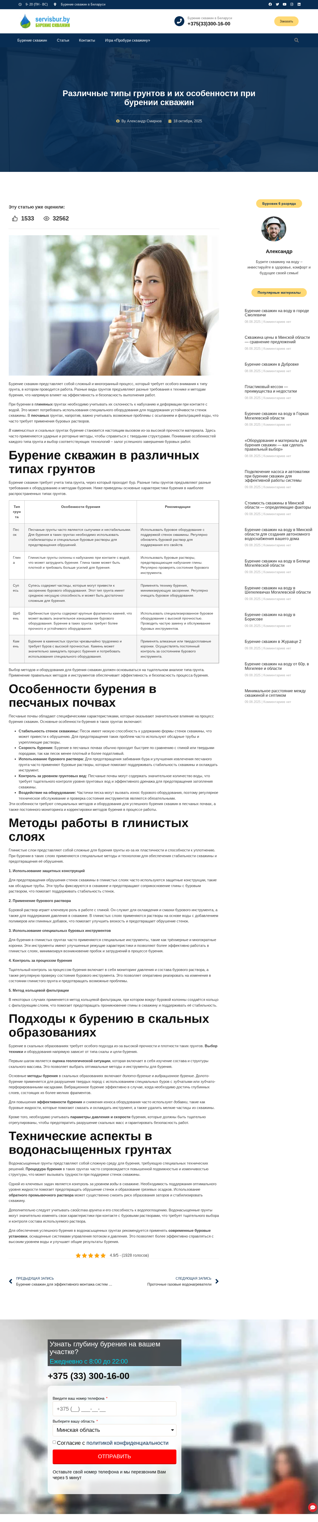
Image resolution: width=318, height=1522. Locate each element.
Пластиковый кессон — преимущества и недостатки (271, 389)
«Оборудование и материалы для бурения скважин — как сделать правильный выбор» (276, 444)
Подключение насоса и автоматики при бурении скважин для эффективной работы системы (277, 476)
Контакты (87, 40)
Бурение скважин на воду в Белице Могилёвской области (277, 563)
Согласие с (112, 1443)
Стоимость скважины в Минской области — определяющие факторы (278, 505)
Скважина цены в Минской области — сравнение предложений (277, 339)
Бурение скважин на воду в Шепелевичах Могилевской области (278, 590)
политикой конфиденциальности (127, 1443)
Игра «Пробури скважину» (127, 40)
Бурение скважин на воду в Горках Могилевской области (277, 416)
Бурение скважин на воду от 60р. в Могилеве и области (277, 666)
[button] (297, 40)
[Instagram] (291, 4)
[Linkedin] (299, 4)
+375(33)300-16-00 (209, 23)
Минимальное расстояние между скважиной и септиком (275, 693)
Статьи (63, 40)
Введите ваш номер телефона (79, 1398)
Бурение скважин (32, 40)
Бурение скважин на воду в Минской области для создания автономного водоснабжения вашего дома (278, 534)
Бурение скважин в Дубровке (272, 364)
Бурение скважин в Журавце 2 (273, 641)
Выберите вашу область (74, 1421)
